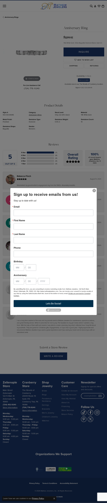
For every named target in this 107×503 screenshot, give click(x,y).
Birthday (18, 261)
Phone (17, 248)
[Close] (94, 190)
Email (17, 207)
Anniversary (20, 275)
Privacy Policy (38, 498)
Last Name (19, 234)
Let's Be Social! (53, 303)
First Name (19, 220)
